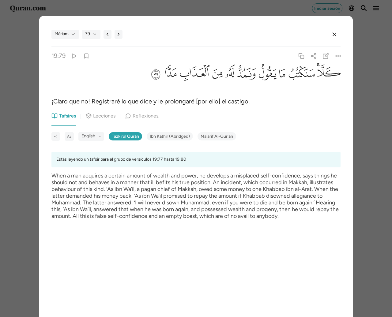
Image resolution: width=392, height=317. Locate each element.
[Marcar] (86, 55)
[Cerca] (334, 34)
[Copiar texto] (301, 55)
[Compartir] (313, 55)
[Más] (338, 55)
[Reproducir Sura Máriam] (74, 55)
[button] (328, 75)
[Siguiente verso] (119, 34)
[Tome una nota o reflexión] (326, 55)
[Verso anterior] (107, 34)
